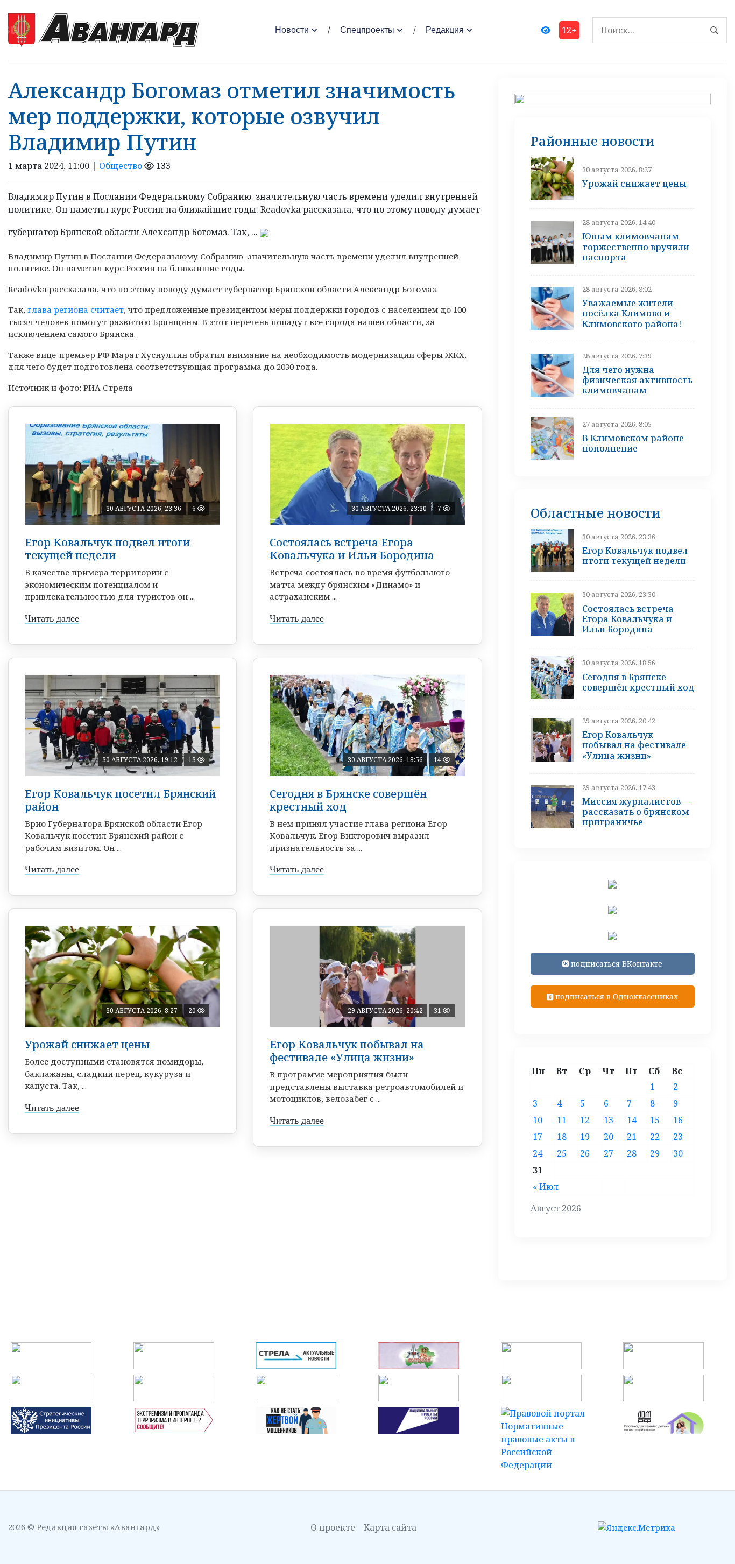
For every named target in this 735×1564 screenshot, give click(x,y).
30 (678, 1153)
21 (632, 1137)
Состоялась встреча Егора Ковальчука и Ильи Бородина (352, 548)
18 (562, 1137)
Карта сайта (390, 1527)
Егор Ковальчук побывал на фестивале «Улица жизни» (347, 1051)
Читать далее (52, 618)
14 (632, 1120)
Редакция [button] (445, 29)
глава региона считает (75, 309)
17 (537, 1137)
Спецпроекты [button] (367, 29)
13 (608, 1120)
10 (537, 1120)
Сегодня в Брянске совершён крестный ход (348, 800)
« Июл (546, 1187)
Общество (120, 166)
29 (655, 1153)
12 (585, 1120)
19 (585, 1137)
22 (655, 1137)
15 (655, 1120)
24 (537, 1153)
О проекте (332, 1527)
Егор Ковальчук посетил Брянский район (120, 800)
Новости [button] (292, 29)
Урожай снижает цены (87, 1044)
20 (608, 1137)
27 (608, 1153)
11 (562, 1120)
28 (632, 1153)
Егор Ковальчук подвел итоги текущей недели (107, 548)
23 (678, 1137)
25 (562, 1153)
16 (678, 1120)
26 (585, 1153)
